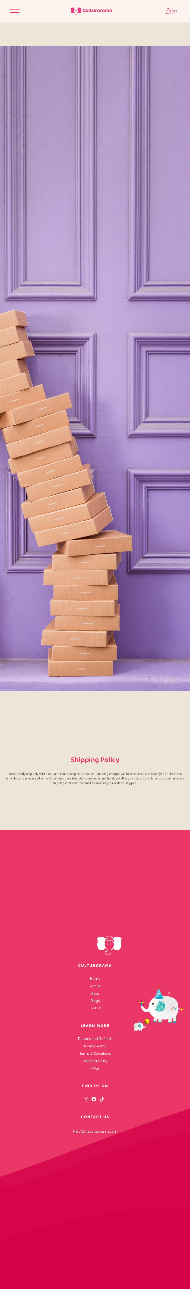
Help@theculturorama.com (95, 1131)
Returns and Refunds (95, 1039)
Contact (95, 1008)
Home (95, 979)
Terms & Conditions (95, 1053)
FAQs (95, 1068)
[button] (170, 11)
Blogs (95, 1001)
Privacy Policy (95, 1046)
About (95, 986)
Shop (95, 993)
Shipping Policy (95, 1061)
